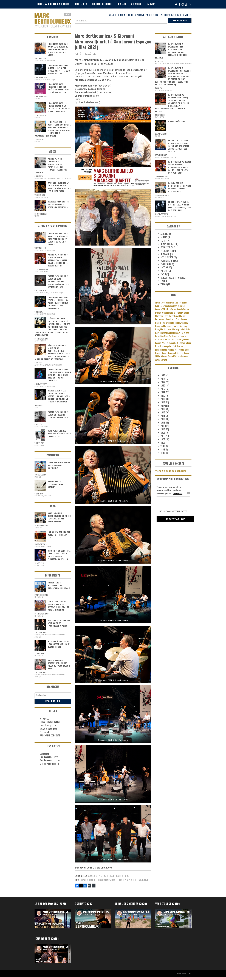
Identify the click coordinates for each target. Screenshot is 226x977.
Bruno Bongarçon (170, 305)
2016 (162, 409)
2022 (162, 389)
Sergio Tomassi (168, 353)
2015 (162, 412)
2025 (162, 378)
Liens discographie (48, 725)
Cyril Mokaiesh (88, 880)
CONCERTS (122, 15)
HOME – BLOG (81, 4)
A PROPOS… (136, 4)
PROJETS (132, 15)
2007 (162, 439)
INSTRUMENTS (177, 15)
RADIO (163, 274)
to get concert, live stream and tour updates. (169, 488)
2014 (162, 415)
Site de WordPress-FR (49, 763)
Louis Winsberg (173, 329)
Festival (186, 309)
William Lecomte (181, 356)
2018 (162, 402)
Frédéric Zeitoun (175, 312)
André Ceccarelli (162, 302)
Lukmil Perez (123, 880)
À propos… (44, 718)
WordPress (187, 973)
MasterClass (166, 339)
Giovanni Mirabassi (107, 880)
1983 (162, 446)
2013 (162, 419)
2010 (162, 429)
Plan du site (45, 732)
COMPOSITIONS (39, 496)
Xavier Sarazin (161, 359)
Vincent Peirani (167, 356)
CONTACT (122, 4)
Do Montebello (177, 309)
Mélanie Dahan (168, 342)
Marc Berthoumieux (172, 336)
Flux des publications (49, 757)
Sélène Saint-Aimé (139, 880)
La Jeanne (168, 326)
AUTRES (37, 528)
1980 (162, 453)
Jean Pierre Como (173, 319)
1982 (162, 449)
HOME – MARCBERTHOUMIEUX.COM (53, 4)
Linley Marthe (160, 329)
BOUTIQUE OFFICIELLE (102, 4)
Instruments (160, 319)
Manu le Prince (172, 332)
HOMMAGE (165, 254)
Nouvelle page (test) (49, 728)
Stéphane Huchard (183, 353)
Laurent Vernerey (180, 326)
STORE (156, 15)
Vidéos (158, 356)
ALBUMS (140, 15)
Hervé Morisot (180, 316)
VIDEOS (188, 15)
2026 (162, 375)
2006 (162, 442)
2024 (162, 382)
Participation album (182, 342)
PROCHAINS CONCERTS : (50, 735)
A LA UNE (113, 15)
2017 (162, 405)
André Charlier (175, 302)
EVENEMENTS (43, 341)
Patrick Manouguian (163, 346)
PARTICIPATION (51, 61)
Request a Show (175, 519)
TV (65, 178)
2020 (162, 395)
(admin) (151, 4)
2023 (162, 385)
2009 (162, 432)
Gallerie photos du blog (50, 722)
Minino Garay (177, 339)
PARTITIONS (165, 15)
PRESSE (148, 15)
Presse (181, 349)
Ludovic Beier (185, 329)
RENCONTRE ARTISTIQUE (118, 875)
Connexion (44, 753)
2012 (162, 422)
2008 (162, 436)
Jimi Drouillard (168, 322)
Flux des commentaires (50, 760)
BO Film (42, 365)
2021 (162, 392)
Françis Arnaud (161, 312)
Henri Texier (169, 316)
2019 (162, 399)
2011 (162, 426)
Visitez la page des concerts (171, 470)
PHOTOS (102, 875)
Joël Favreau (180, 322)
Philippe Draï (173, 349)
